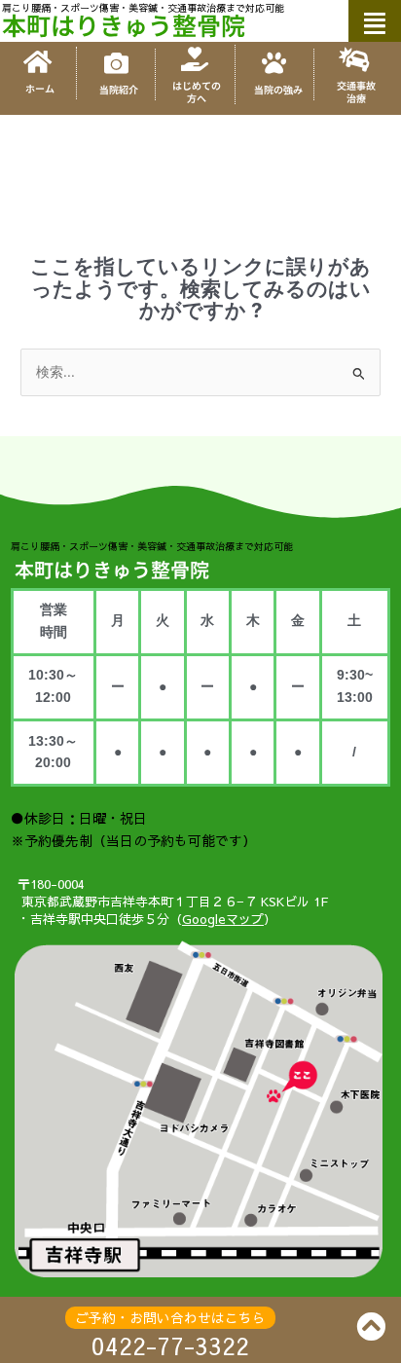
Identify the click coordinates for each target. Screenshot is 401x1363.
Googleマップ (223, 919)
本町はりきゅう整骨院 (123, 24)
